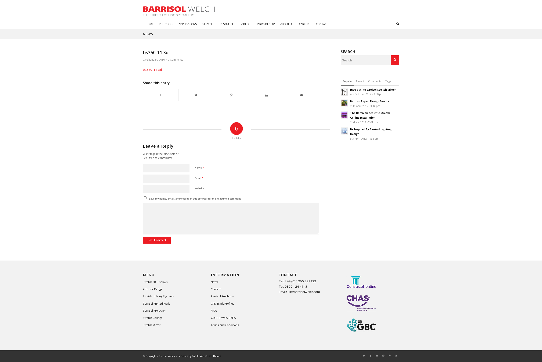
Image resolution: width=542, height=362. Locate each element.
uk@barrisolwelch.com (304, 292)
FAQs (214, 310)
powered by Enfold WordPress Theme (199, 356)
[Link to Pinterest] (389, 355)
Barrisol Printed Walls (156, 303)
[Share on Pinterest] (231, 95)
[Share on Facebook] (160, 95)
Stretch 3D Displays (155, 282)
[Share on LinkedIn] (266, 95)
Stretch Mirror (151, 325)
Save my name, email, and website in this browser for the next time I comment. (195, 198)
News (148, 34)
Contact (216, 289)
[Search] (396, 24)
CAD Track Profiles (222, 303)
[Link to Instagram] (383, 355)
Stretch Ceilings (153, 318)
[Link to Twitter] (364, 355)
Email (199, 178)
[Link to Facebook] (370, 355)
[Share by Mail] (301, 95)
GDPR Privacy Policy (223, 318)
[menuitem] (149, 24)
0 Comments (175, 59)
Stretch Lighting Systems (158, 296)
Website (199, 188)
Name (199, 167)
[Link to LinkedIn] (396, 355)
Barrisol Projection (154, 310)
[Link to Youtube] (377, 355)
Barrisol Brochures (223, 296)
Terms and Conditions (225, 325)
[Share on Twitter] (195, 95)
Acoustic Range (152, 289)
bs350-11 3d (152, 69)
